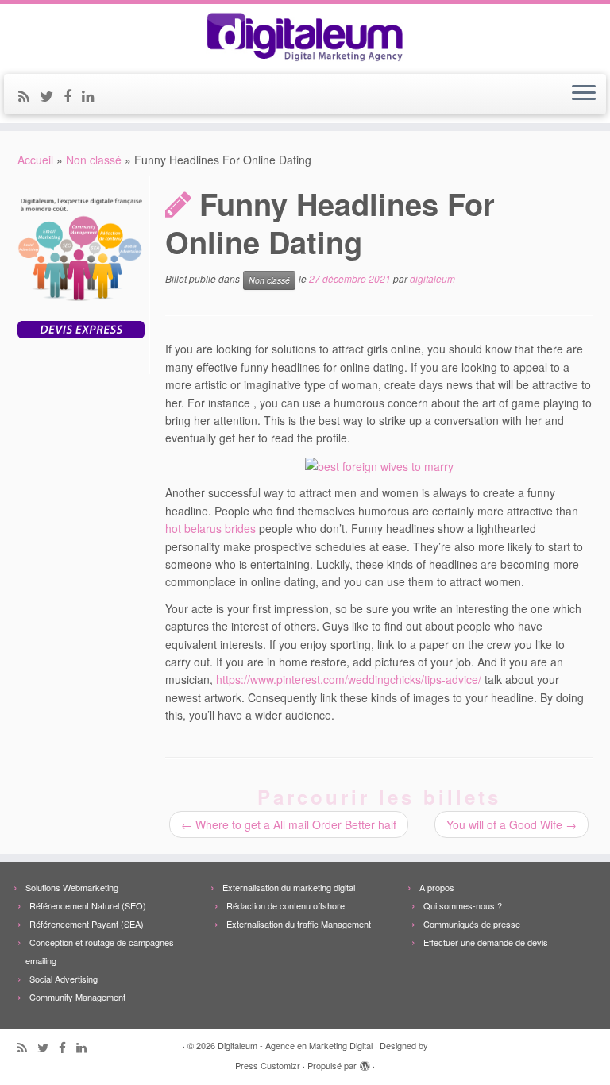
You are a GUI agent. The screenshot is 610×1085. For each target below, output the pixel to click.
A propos (436, 887)
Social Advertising (63, 978)
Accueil (35, 160)
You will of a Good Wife (511, 824)
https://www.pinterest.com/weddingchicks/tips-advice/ (348, 679)
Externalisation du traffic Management (298, 923)
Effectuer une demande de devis (485, 942)
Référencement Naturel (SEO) (87, 905)
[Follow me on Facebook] (73, 95)
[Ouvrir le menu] (584, 94)
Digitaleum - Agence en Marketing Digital (295, 1045)
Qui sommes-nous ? (462, 905)
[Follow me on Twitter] (52, 95)
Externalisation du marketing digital (288, 887)
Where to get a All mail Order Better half (288, 824)
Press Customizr (267, 1065)
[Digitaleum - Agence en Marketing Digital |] (305, 37)
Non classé (94, 160)
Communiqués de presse (471, 923)
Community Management (77, 996)
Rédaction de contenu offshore (285, 905)
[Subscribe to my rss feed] (29, 95)
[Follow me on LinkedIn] (93, 95)
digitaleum (432, 279)
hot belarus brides (210, 528)
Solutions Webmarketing (71, 887)
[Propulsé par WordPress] (364, 1062)
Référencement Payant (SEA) (86, 923)
